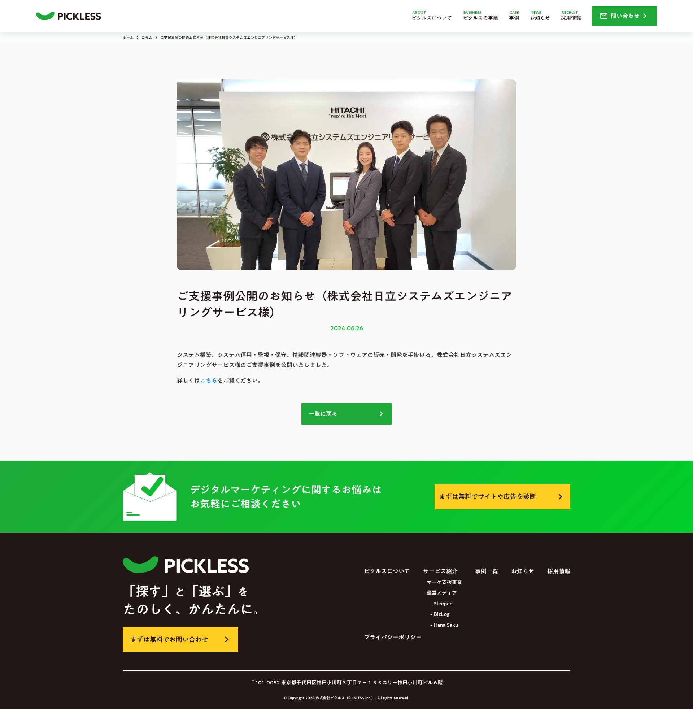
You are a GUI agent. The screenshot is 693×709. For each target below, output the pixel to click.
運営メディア (442, 593)
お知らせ (522, 571)
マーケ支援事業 (444, 582)
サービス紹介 (440, 571)
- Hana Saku (444, 625)
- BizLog (439, 614)
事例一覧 (486, 571)
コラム (146, 37)
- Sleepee (441, 604)
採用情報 (558, 571)
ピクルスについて (387, 571)
